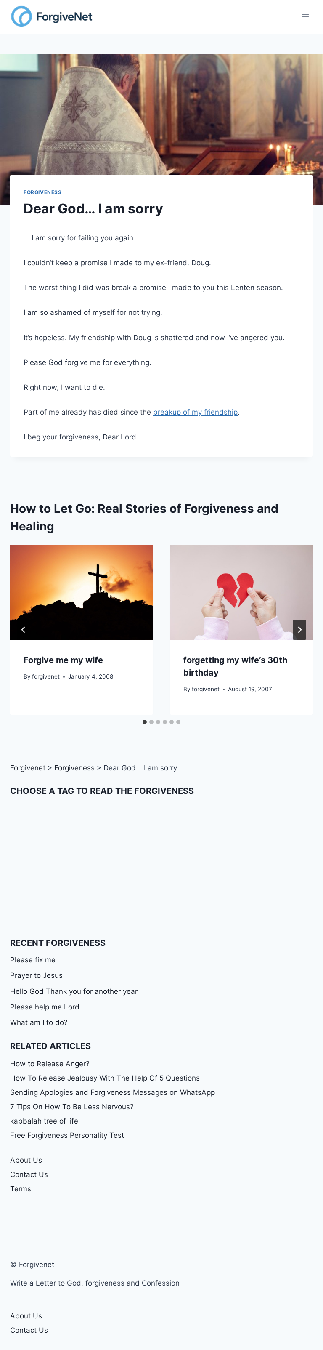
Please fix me (33, 960)
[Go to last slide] (23, 630)
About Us (26, 1160)
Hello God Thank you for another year (74, 991)
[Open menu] (305, 16)
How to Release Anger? (50, 1064)
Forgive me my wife (63, 660)
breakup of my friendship (195, 412)
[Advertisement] (161, 867)
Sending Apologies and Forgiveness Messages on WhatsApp (112, 1092)
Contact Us (29, 1174)
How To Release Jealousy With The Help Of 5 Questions (105, 1078)
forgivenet (46, 676)
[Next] (299, 630)
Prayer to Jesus (36, 975)
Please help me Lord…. (48, 1007)
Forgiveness (43, 192)
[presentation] (81, 593)
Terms (20, 1189)
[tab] (145, 722)
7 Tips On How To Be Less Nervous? (72, 1106)
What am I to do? (39, 1022)
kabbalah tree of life (44, 1121)
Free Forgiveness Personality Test (67, 1135)
